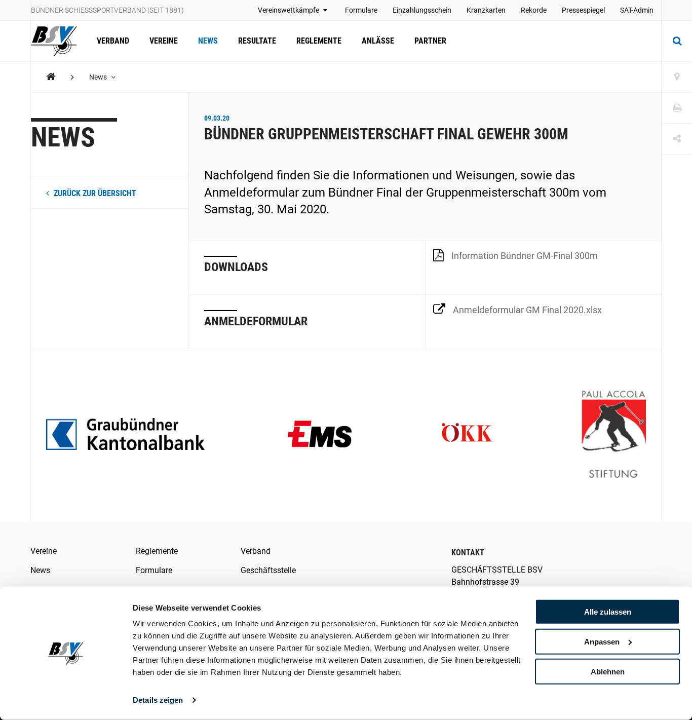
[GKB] (125, 435)
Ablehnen (608, 671)
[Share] (677, 139)
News (208, 41)
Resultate (257, 41)
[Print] (677, 108)
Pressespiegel (583, 10)
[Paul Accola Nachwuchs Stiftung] (613, 435)
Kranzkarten (486, 10)
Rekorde (534, 10)
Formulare (361, 10)
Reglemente (318, 41)
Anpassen (602, 641)
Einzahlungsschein (422, 10)
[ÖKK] (466, 435)
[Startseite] (59, 41)
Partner (430, 41)
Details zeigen (158, 700)
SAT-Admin (636, 10)
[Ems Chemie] (320, 435)
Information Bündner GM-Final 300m (524, 255)
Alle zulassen (607, 612)
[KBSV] (51, 77)
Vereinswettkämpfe (289, 10)
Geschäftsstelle (268, 570)
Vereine (163, 41)
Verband (113, 41)
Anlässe (378, 41)
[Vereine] (677, 77)
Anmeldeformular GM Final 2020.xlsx (527, 310)
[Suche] (677, 41)
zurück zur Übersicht (94, 193)
